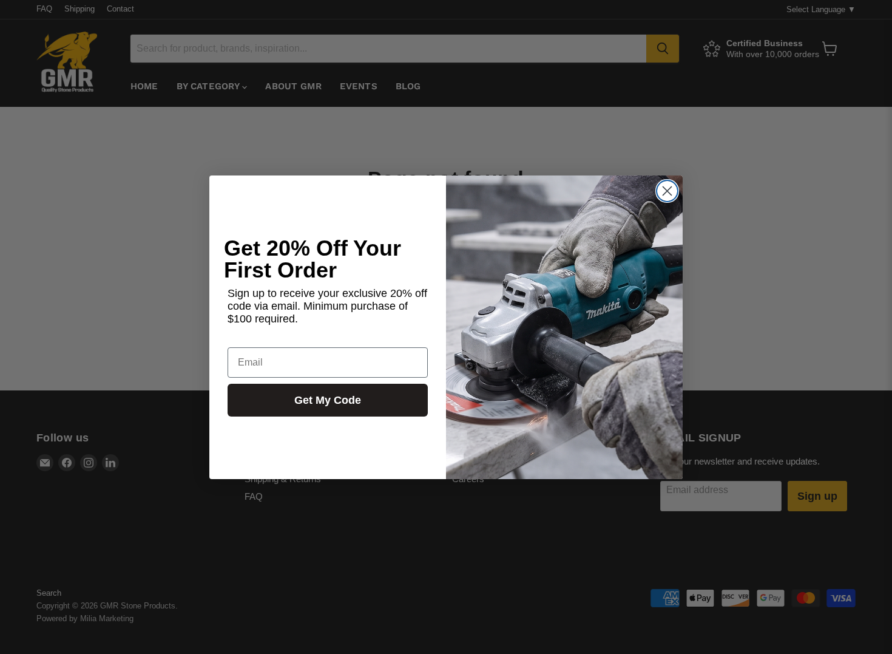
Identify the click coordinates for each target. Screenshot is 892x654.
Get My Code (327, 400)
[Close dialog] (667, 191)
